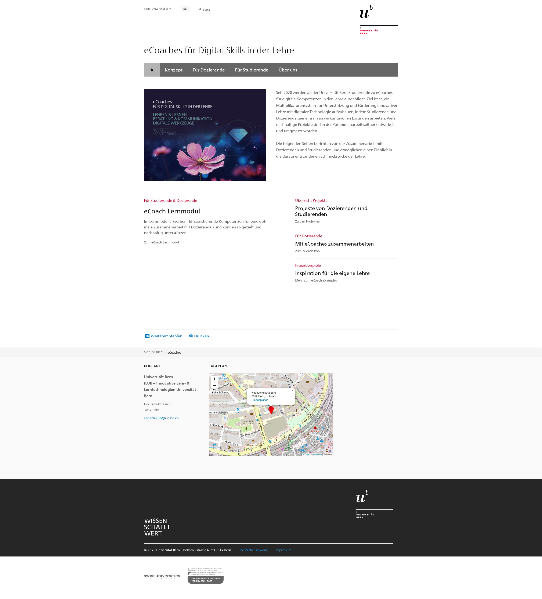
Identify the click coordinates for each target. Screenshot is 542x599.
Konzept (174, 70)
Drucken (201, 335)
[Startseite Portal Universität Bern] (379, 19)
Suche (206, 9)
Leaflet (306, 454)
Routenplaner (260, 400)
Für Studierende (251, 70)
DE (185, 8)
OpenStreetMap (317, 454)
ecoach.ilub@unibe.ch (161, 418)
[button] (271, 410)
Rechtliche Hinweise (253, 550)
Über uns (288, 70)
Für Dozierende (209, 70)
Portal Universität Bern (157, 8)
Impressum (283, 550)
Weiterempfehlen (166, 335)
